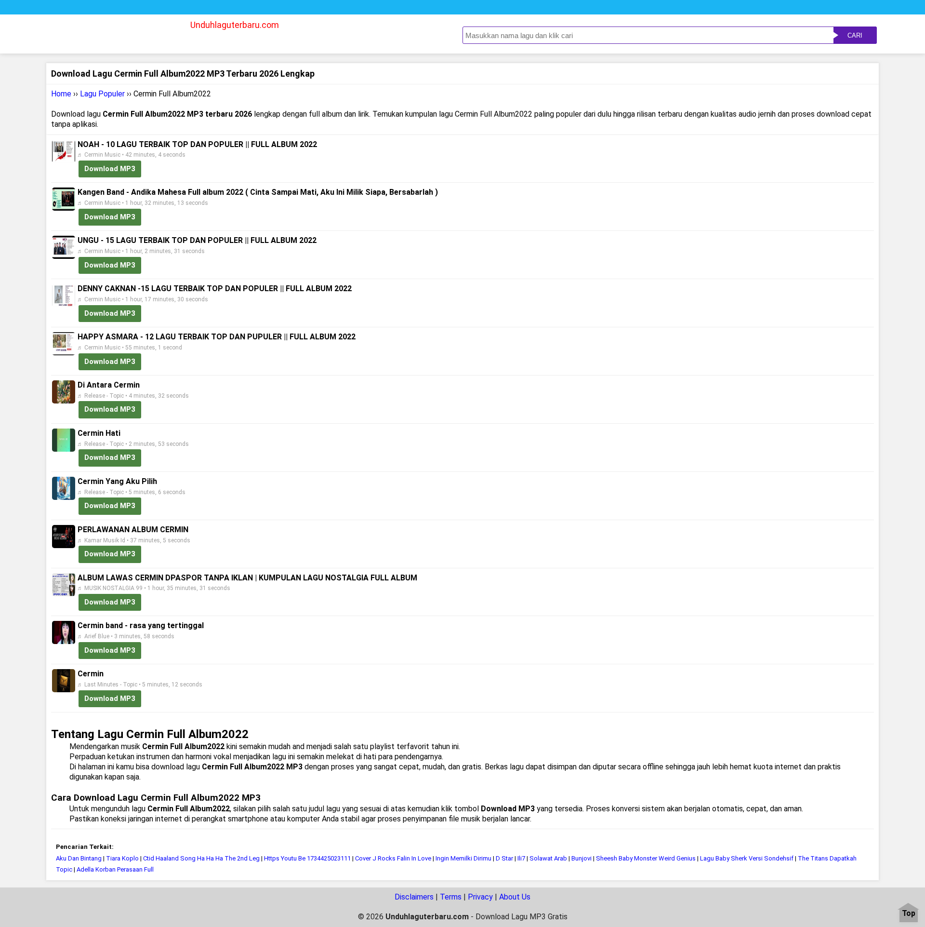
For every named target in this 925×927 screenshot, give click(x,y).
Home (61, 93)
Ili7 (521, 858)
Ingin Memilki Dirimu (463, 858)
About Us (514, 896)
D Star (504, 858)
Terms (451, 896)
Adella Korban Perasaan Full (115, 869)
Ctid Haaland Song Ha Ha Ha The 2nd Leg (201, 858)
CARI (854, 35)
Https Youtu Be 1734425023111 (307, 858)
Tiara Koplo (122, 858)
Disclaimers (414, 896)
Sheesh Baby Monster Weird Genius (646, 858)
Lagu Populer (102, 93)
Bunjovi (581, 858)
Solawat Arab (548, 858)
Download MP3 (109, 168)
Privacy (480, 896)
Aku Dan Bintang (79, 858)
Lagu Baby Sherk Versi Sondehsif (746, 858)
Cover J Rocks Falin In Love (393, 858)
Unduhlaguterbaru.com (234, 25)
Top (908, 914)
